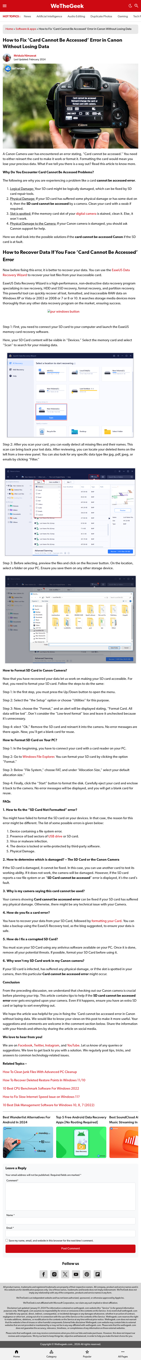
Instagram (52, 1045)
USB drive (55, 836)
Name (10, 1215)
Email (10, 1228)
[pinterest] (87, 1277)
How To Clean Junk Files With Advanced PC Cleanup (40, 1072)
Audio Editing (76, 16)
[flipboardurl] (98, 1277)
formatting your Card (107, 921)
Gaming (123, 16)
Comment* (12, 1180)
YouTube (73, 1045)
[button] (130, 6)
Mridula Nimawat (25, 55)
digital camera (86, 214)
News (27, 16)
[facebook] (43, 1277)
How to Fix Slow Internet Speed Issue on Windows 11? (41, 1097)
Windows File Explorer (38, 757)
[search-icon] (136, 6)
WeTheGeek (67, 6)
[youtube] (76, 1277)
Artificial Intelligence (49, 16)
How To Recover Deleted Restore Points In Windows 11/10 (44, 1080)
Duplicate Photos (101, 16)
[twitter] (65, 1277)
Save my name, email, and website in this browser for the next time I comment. (51, 1240)
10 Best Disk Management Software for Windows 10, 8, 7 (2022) (48, 1105)
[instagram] (54, 1277)
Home (9, 29)
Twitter (39, 1045)
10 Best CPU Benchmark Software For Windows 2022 (41, 1089)
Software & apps (26, 29)
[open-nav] (4, 6)
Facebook (25, 1045)
